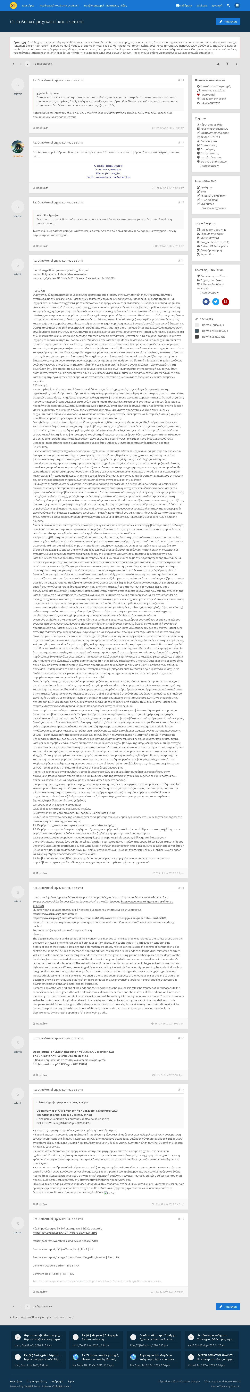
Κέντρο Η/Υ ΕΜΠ (210, 137)
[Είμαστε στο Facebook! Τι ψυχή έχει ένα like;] (206, 301)
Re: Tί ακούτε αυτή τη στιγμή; (100, 1355)
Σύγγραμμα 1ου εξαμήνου (156, 1355)
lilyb (17, 1365)
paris (18, 1345)
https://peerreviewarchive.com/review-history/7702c (65, 1241)
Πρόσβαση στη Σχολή (213, 98)
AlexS (191, 1345)
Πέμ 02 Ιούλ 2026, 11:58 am (37, 1345)
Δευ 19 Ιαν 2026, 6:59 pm (34, 1365)
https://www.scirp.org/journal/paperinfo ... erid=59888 (132, 918)
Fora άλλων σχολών (212, 208)
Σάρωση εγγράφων (211, 234)
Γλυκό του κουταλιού (213, 90)
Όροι (71, 1381)
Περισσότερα (208, 165)
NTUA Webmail (209, 199)
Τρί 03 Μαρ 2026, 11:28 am (210, 1345)
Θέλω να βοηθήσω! (212, 284)
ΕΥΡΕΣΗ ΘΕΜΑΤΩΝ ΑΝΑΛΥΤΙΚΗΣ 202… (221, 1355)
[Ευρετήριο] (13, 5)
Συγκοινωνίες (208, 145)
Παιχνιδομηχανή (210, 103)
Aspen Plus (207, 254)
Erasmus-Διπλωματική (214, 161)
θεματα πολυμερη (93, 1339)
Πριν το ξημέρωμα (213, 325)
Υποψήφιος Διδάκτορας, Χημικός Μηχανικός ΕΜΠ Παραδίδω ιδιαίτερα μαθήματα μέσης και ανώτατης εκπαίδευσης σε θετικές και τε (216, 1339)
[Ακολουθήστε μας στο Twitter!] (215, 301)
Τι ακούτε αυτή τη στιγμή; (215, 86)
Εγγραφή (217, 5)
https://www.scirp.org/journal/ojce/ (55, 914)
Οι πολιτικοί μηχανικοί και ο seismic (47, 21)
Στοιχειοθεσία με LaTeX (214, 242)
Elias (132, 1345)
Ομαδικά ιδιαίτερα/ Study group (160, 1335)
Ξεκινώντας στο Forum (213, 276)
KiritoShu (18, 156)
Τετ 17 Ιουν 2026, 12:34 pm (94, 1345)
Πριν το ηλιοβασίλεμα (215, 330)
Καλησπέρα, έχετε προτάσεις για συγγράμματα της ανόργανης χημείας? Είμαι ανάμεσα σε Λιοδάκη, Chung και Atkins (159, 1359)
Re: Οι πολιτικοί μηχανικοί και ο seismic (58, 80)
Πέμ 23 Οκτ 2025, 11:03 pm (99, 1365)
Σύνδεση (202, 5)
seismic (18, 94)
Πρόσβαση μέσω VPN (213, 229)
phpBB (27, 1386)
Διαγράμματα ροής (211, 250)
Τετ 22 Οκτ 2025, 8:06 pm (156, 1365)
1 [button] (20, 63)
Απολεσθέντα (208, 141)
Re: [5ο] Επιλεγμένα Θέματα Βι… (44, 1355)
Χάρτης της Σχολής (210, 124)
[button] (13, 63)
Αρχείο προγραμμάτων (214, 128)
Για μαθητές (207, 149)
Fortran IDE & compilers (214, 246)
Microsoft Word (209, 238)
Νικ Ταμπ (78, 1365)
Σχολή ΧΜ (206, 187)
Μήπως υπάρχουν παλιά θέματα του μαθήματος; (43, 1359)
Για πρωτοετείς (209, 153)
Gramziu (235, 1386)
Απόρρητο (57, 1381)
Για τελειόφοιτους (211, 157)
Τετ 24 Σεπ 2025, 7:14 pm (211, 1365)
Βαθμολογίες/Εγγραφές (214, 133)
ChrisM (192, 1365)
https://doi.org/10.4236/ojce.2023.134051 (62, 1064)
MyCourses (207, 204)
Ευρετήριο (16, 1381)
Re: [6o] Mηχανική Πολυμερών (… (102, 1335)
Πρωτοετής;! (207, 94)
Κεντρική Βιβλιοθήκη (213, 195)
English (204, 288)
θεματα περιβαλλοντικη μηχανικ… (45, 1335)
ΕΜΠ (203, 191)
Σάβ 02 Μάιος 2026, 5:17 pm (152, 1345)
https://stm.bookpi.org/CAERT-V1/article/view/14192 (65, 1232)
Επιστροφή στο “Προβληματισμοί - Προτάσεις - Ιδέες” (43, 1317)
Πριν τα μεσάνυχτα (213, 336)
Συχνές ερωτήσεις (211, 280)
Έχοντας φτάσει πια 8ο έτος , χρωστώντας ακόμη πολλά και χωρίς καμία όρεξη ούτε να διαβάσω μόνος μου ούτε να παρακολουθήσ (159, 1339)
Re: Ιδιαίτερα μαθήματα (212, 1335)
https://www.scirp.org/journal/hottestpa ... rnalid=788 (66, 918)
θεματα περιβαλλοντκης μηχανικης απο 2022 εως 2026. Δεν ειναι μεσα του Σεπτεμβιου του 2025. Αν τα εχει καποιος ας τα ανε (43, 1339)
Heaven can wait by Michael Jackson (101, 1359)
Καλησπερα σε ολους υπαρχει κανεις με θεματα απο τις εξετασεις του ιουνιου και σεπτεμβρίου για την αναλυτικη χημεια (216, 1359)
